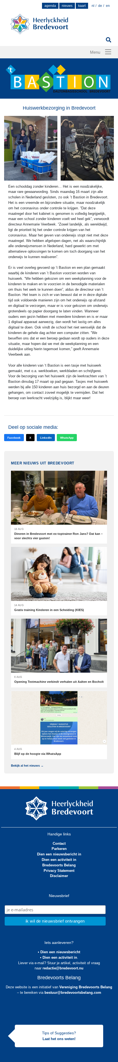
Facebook (14, 437)
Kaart (82, 6)
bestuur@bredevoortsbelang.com (72, 992)
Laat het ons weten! (59, 1039)
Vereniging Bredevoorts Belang (85, 987)
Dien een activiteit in (59, 860)
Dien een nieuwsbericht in (59, 854)
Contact (59, 843)
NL (93, 6)
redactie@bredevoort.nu (63, 968)
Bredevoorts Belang (59, 865)
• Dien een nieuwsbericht (59, 952)
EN (108, 6)
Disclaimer (59, 876)
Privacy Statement (59, 871)
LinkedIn (46, 437)
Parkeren (59, 849)
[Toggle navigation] (108, 52)
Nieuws (67, 6)
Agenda (50, 6)
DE (100, 6)
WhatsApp (67, 437)
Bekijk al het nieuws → (27, 765)
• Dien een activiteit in (58, 957)
